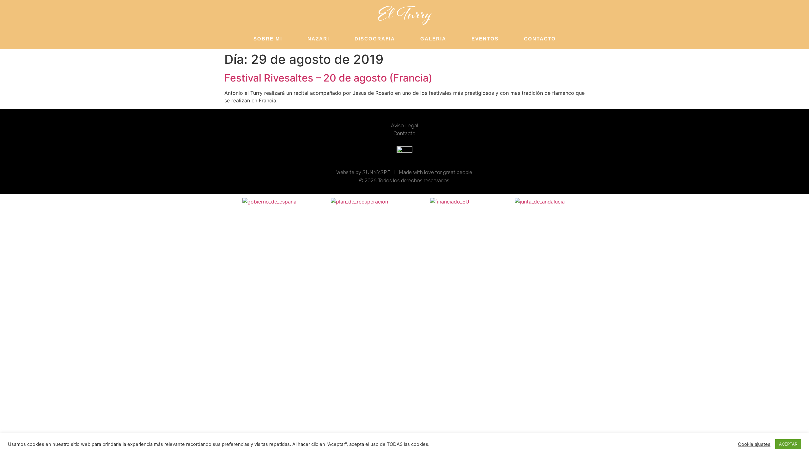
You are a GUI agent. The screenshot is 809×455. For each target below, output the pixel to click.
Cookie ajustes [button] (754, 444)
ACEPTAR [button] (788, 443)
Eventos (485, 38)
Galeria (433, 38)
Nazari (318, 38)
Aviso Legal (404, 125)
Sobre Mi (267, 38)
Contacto (540, 38)
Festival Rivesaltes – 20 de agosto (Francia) (328, 78)
